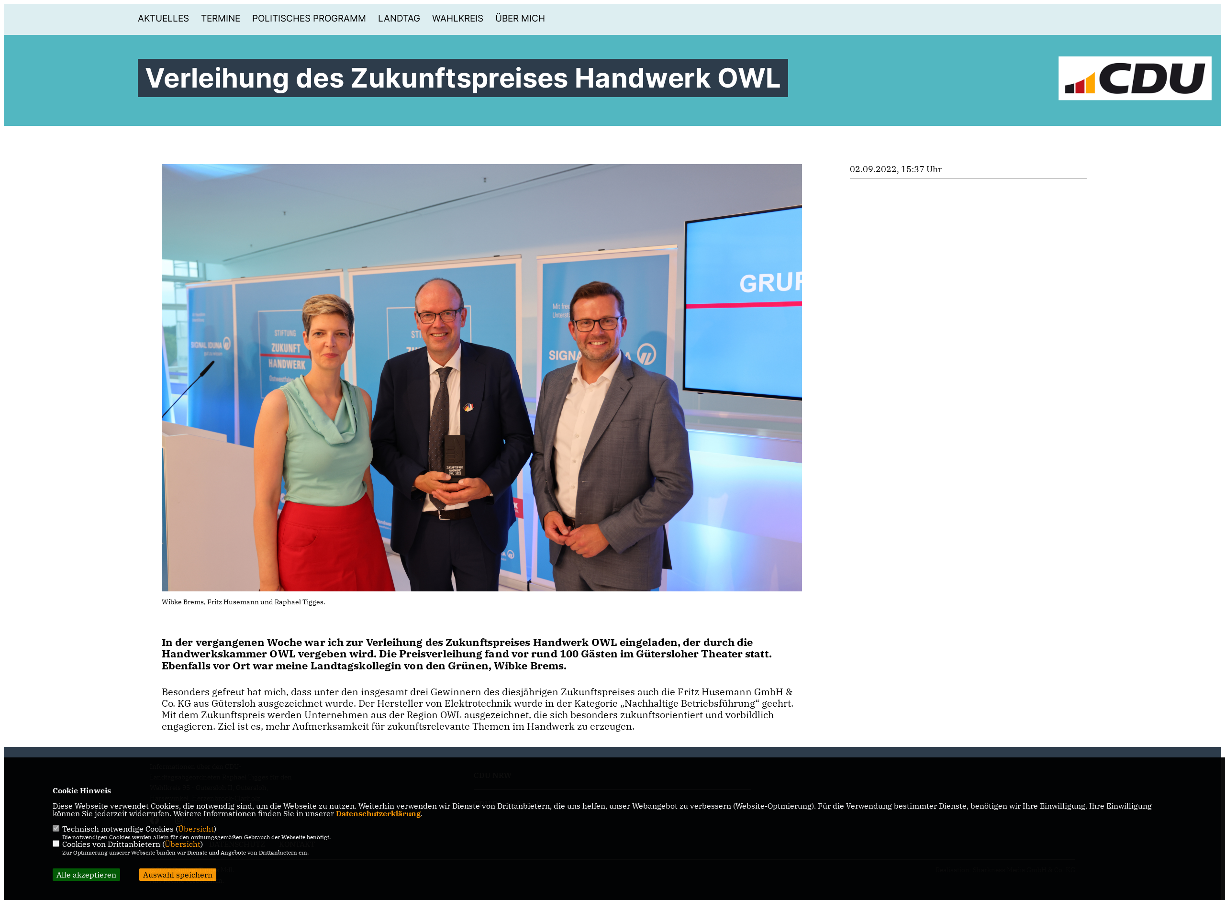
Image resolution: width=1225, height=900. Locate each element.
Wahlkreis (457, 18)
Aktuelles (163, 18)
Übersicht (196, 828)
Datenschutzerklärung (378, 813)
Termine (220, 18)
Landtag (399, 18)
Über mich (520, 18)
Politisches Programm (309, 18)
